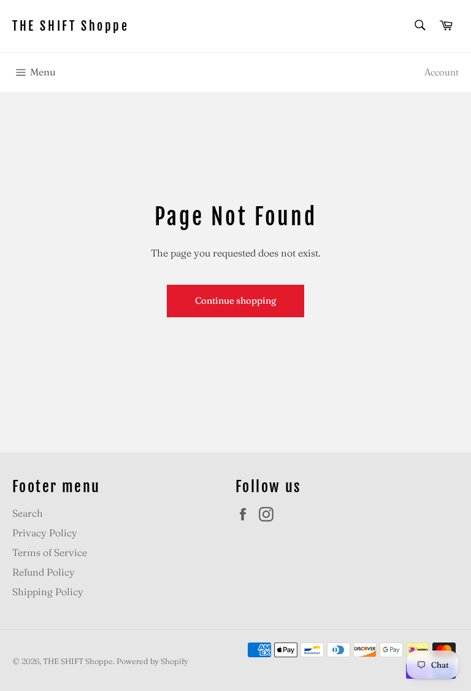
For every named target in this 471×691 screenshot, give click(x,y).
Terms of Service (49, 552)
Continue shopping (235, 300)
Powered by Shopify (152, 661)
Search (27, 513)
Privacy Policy (44, 533)
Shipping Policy (47, 591)
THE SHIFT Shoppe (70, 26)
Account (441, 72)
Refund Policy (43, 572)
